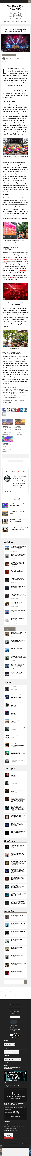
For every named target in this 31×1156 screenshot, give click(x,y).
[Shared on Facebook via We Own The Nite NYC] (4, 410)
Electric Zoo (11, 460)
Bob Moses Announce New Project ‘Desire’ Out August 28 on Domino (18, 712)
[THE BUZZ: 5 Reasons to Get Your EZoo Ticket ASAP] (7, 422)
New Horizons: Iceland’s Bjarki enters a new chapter (18, 587)
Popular (10, 629)
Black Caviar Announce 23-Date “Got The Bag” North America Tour (19, 528)
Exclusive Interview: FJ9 (16, 971)
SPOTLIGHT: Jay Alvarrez (16, 648)
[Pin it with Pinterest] (17, 410)
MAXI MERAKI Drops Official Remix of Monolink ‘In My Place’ (18, 687)
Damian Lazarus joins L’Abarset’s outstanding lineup (18, 781)
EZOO (16, 460)
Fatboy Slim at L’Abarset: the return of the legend (18, 816)
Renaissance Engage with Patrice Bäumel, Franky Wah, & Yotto (18, 854)
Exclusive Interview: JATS (17, 915)
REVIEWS (14, 55)
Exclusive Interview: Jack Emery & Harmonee (18, 964)
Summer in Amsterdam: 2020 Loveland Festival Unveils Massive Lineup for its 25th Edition (18, 871)
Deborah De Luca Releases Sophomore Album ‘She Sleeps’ (17, 846)
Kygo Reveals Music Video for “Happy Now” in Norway (18, 641)
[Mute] (19, 1037)
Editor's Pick (9, 841)
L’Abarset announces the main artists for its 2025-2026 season (18, 790)
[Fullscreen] (20, 1037)
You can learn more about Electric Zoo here (14, 396)
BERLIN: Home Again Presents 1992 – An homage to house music (18, 720)
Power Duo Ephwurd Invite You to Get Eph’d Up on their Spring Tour (18, 657)
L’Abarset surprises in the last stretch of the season (18, 832)
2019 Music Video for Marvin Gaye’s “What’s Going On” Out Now (18, 596)
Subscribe (14, 1021)
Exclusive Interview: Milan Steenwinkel (17, 948)
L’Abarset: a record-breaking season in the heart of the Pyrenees (17, 774)
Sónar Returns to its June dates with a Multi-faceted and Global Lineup (17, 878)
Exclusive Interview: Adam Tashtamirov (17, 940)
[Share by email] (4, 414)
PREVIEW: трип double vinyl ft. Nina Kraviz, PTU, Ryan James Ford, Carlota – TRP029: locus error (18, 903)
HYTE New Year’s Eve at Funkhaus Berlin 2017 (16, 673)
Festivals (20, 460)
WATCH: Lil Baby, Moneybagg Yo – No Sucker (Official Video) (18, 727)
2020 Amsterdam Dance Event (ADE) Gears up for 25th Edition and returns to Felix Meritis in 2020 (18, 863)
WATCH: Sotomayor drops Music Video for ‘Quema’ (17, 571)
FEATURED (5, 55)
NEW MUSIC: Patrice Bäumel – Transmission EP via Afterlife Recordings (18, 555)
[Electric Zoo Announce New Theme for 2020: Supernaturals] (7, 439)
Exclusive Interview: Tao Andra (18, 923)
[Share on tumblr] (25, 410)
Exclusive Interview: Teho (17, 955)
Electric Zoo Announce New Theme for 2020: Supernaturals (19, 504)
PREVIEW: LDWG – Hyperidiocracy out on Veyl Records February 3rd (17, 886)
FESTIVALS (10, 55)
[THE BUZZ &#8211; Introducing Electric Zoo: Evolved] (20, 422)
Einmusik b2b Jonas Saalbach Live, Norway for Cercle (18, 611)
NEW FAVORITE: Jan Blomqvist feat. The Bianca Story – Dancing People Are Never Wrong (18, 666)
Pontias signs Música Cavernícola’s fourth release (18, 759)
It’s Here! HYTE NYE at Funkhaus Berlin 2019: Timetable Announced (18, 894)
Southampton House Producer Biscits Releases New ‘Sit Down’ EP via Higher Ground (18, 744)
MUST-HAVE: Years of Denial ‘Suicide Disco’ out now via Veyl (17, 579)
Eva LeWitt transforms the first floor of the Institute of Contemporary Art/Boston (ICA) (18, 548)
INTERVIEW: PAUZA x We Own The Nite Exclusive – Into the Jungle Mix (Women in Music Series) (18, 620)
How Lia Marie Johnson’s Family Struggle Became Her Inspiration (18, 633)
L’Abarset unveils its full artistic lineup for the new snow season (17, 824)
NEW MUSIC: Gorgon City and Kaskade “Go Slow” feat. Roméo (19, 520)
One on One (9, 911)
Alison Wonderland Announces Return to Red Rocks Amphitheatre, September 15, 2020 (18, 752)
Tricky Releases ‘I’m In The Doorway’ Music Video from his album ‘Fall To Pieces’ (18, 696)
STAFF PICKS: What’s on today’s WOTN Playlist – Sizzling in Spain (16, 604)
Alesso (11, 259)
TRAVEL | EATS (10, 768)
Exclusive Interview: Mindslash (18, 931)
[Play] (12, 1037)
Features (7, 682)
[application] (15, 1036)
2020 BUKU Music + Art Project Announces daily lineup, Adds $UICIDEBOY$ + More (18, 563)
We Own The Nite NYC (15, 7)
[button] (15, 1078)
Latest (21, 629)
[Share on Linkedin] (21, 410)
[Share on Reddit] (13, 410)
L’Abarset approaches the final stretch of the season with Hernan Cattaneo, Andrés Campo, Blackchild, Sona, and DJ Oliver (18, 808)
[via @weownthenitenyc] (8, 410)
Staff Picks (8, 542)
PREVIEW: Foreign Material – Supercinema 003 (17, 735)
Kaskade (16, 259)
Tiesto (6, 259)
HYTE (4, 266)
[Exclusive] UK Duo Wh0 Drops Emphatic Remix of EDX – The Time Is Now (18, 704)
